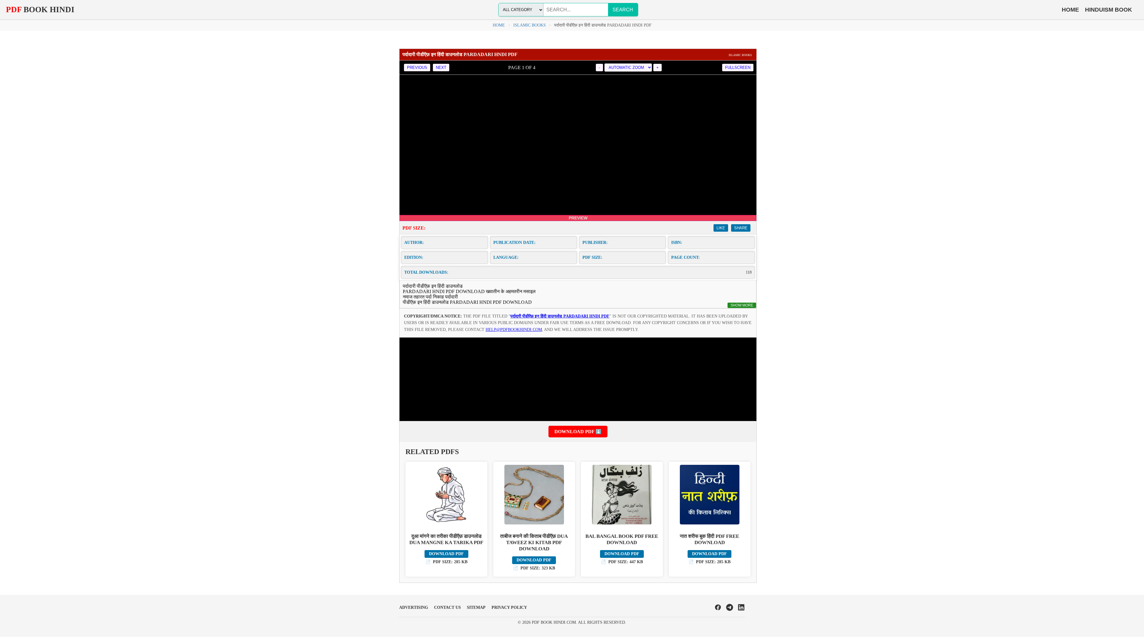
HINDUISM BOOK (1108, 10)
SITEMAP (476, 607)
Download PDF (446, 554)
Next (441, 67)
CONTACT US (447, 607)
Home (499, 25)
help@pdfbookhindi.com (514, 329)
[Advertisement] (578, 379)
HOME (1070, 10)
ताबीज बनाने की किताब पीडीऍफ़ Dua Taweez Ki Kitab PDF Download (534, 542)
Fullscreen (737, 67)
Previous (417, 67)
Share (740, 228)
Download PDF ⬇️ (577, 431)
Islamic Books (529, 25)
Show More (741, 305)
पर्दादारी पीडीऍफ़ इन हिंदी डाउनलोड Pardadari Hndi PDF (560, 316)
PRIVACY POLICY (509, 607)
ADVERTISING (413, 607)
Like (720, 228)
